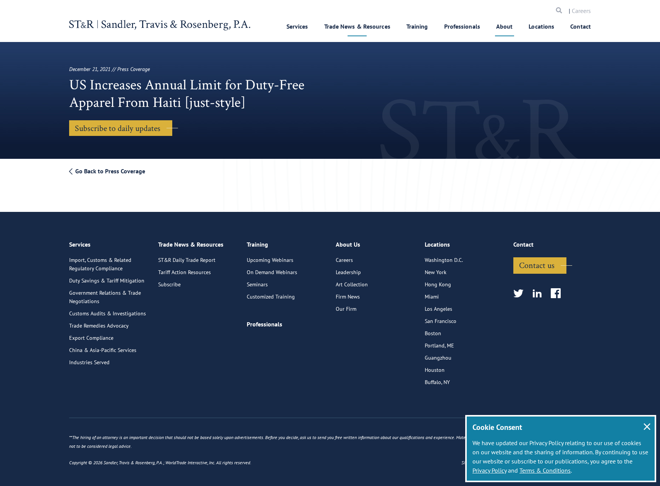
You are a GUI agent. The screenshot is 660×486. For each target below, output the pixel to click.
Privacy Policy (489, 470)
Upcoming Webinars (270, 260)
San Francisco (440, 321)
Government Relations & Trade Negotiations (105, 297)
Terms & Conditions (545, 470)
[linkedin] (539, 293)
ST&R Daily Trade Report (186, 260)
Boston (433, 333)
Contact (580, 26)
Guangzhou (438, 357)
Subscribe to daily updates (117, 128)
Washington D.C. (444, 260)
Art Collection (352, 284)
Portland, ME (439, 345)
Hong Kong (438, 284)
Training (417, 26)
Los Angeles (438, 308)
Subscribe (169, 284)
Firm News (348, 296)
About (504, 26)
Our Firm (346, 308)
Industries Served (89, 362)
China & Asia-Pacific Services (102, 350)
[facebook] (558, 293)
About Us (348, 244)
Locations (541, 26)
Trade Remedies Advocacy (99, 325)
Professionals (462, 26)
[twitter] (520, 293)
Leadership (348, 272)
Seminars (257, 284)
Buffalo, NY (437, 382)
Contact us (537, 265)
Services (297, 26)
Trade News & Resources (357, 26)
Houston (435, 370)
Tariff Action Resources (184, 272)
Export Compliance (91, 337)
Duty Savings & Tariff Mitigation (106, 280)
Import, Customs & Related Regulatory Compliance (100, 264)
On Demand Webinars (272, 272)
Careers (581, 11)
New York (435, 272)
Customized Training (271, 296)
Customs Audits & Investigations (107, 313)
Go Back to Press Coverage (109, 171)
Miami (432, 296)
